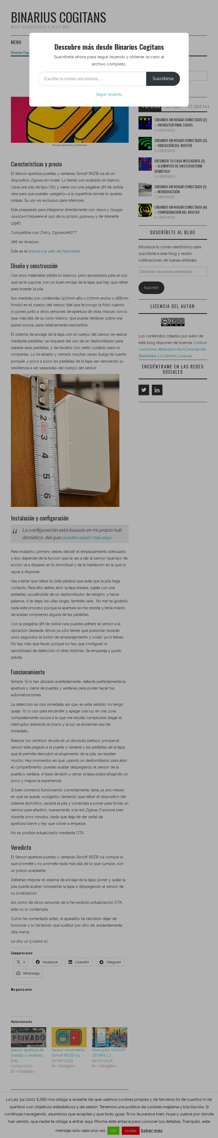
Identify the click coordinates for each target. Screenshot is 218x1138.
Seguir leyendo (109, 94)
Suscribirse (163, 78)
